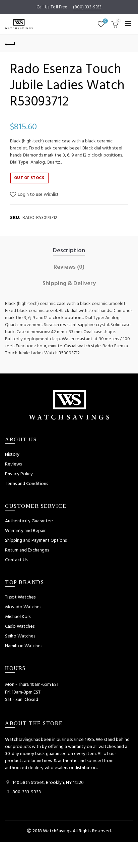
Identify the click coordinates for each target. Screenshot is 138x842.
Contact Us (16, 560)
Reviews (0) (69, 267)
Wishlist (105, 21)
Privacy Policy (19, 474)
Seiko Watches (20, 636)
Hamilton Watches (23, 646)
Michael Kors (17, 617)
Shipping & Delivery (69, 284)
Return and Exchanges (27, 550)
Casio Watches (19, 626)
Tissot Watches (20, 597)
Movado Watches (23, 607)
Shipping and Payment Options (36, 540)
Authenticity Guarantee (29, 521)
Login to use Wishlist (38, 194)
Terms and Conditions (26, 484)
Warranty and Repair (25, 531)
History (12, 454)
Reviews (13, 464)
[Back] (10, 43)
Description (69, 251)
